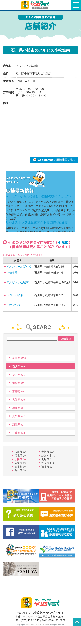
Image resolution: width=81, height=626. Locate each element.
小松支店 (11, 272)
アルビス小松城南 (17, 282)
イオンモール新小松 (18, 266)
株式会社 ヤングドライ (48, 613)
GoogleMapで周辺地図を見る (56, 159)
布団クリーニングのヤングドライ (37, 625)
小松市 (63, 242)
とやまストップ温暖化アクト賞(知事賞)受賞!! (38, 222)
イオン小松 (13, 304)
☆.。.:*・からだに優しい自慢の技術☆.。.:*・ (39, 196)
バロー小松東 (14, 295)
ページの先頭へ (77, 622)
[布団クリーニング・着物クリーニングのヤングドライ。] (35, 5)
